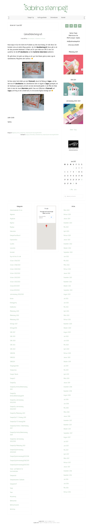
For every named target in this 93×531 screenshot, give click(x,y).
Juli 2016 (66, 479)
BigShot (12, 223)
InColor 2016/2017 (15, 261)
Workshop (12, 509)
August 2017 (67, 437)
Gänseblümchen (38, 134)
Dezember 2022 (68, 244)
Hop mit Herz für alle (15, 256)
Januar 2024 (67, 219)
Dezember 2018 (68, 387)
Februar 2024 (67, 214)
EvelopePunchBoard (15, 235)
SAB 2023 (12, 349)
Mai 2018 (66, 408)
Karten (18, 132)
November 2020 (68, 324)
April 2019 (66, 374)
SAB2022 (12, 357)
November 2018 (68, 391)
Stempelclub (13, 475)
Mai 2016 (66, 488)
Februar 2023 (67, 235)
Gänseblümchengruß (33, 34)
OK (51, 217)
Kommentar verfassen (40, 38)
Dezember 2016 (68, 471)
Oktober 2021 (67, 286)
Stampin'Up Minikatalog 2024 (17, 413)
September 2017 (68, 433)
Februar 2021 (67, 319)
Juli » (75, 190)
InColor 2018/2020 (15, 265)
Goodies (12, 244)
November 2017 (68, 425)
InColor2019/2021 (15, 290)
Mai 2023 (66, 227)
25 (81, 180)
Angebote (12, 219)
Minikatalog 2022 (14, 315)
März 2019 (66, 378)
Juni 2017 (66, 446)
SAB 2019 (12, 336)
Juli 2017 (66, 441)
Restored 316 (52, 521)
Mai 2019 (66, 370)
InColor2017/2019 (15, 286)
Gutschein (12, 248)
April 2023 (66, 231)
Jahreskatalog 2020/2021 (17, 294)
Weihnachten (13, 501)
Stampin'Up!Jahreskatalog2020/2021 (19, 465)
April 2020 (66, 349)
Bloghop (12, 227)
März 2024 (66, 210)
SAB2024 (12, 362)
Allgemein (14, 132)
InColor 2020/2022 (15, 269)
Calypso (27, 134)
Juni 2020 (66, 341)
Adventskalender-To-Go (16, 210)
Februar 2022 (67, 269)
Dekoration (13, 231)
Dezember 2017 (68, 420)
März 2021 (66, 315)
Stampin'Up (22, 132)
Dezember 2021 (68, 277)
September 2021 (68, 290)
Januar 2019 (67, 383)
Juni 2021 (66, 303)
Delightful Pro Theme (42, 522)
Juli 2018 (66, 399)
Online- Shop (73, 130)
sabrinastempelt (46, 8)
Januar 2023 (67, 240)
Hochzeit (12, 252)
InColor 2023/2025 (15, 282)
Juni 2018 (66, 404)
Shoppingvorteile (14, 366)
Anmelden (58, 522)
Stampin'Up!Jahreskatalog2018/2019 (19, 460)
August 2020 (67, 332)
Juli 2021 (66, 298)
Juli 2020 (66, 336)
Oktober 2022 (67, 248)
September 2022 (68, 252)
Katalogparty (13, 303)
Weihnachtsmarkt (14, 505)
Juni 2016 (66, 483)
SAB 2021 (12, 345)
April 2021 (66, 311)
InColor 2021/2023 (15, 277)
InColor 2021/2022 (15, 273)
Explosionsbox (13, 240)
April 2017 (66, 454)
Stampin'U (12, 378)
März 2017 (66, 458)
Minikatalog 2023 (14, 319)
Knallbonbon (13, 307)
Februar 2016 (67, 492)
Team (11, 492)
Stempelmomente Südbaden (17, 480)
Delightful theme (46, 521)
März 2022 (66, 265)
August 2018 (67, 395)
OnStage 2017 (13, 324)
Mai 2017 (66, 450)
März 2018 (66, 412)
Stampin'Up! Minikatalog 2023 (17, 445)
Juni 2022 (66, 256)
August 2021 (67, 294)
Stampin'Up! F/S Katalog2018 (17, 421)
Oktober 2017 (67, 429)
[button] (46, 226)
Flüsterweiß (32, 134)
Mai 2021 (66, 307)
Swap (11, 488)
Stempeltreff (13, 484)
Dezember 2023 (68, 223)
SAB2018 (12, 353)
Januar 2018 (67, 416)
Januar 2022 (67, 273)
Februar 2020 (67, 353)
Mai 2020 (66, 345)
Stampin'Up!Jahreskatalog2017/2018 (33, 132)
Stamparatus (13, 370)
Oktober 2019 (67, 362)
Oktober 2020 (67, 328)
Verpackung (13, 496)
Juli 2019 (66, 366)
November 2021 (68, 282)
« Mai (71, 190)
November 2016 (68, 475)
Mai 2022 (66, 261)
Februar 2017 (67, 462)
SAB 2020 (12, 341)
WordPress (54, 522)
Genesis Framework (49, 522)
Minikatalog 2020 (14, 311)
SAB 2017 (12, 332)
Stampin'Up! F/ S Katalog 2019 (18, 417)
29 (73, 183)
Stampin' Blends (14, 374)
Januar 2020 (67, 357)
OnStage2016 (13, 328)
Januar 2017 (67, 467)
